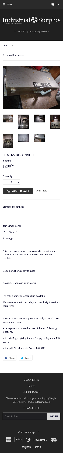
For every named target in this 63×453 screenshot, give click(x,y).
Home (6, 45)
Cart (57, 4)
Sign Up (53, 416)
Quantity (7, 176)
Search (31, 385)
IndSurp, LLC (32, 432)
